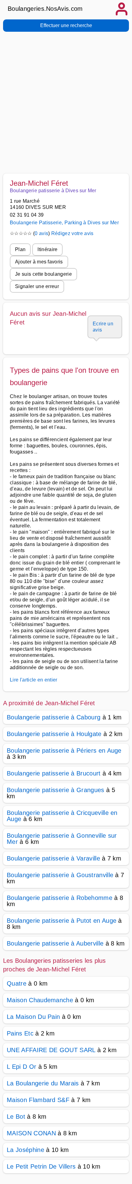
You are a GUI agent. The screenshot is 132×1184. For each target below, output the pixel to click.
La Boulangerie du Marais (43, 1083)
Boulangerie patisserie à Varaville (53, 858)
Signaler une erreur (37, 286)
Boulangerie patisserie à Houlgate (54, 733)
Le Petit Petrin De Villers (41, 1166)
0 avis (41, 233)
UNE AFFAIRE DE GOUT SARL (51, 1050)
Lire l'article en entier (33, 679)
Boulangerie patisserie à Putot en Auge (61, 920)
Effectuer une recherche (66, 25)
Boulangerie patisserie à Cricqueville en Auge (62, 815)
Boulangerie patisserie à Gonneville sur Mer (62, 838)
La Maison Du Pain (33, 1016)
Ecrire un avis (103, 326)
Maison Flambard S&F (38, 1100)
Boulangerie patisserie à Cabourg (53, 717)
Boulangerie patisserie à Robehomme (59, 897)
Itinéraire (47, 249)
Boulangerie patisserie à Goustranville (60, 875)
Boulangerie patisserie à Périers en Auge (64, 750)
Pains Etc (20, 1033)
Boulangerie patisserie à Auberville (55, 943)
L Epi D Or (21, 1066)
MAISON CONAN (31, 1133)
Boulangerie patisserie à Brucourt (54, 773)
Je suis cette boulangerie (43, 274)
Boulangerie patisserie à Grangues (55, 790)
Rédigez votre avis (72, 233)
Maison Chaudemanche (40, 1000)
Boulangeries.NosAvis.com (45, 8)
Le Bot (16, 1116)
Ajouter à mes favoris (39, 261)
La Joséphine (25, 1149)
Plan (20, 249)
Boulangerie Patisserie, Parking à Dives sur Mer (64, 222)
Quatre (16, 983)
